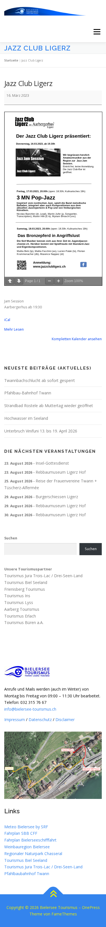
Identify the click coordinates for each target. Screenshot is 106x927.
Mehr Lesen (14, 329)
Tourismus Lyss (18, 602)
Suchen (10, 538)
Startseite (11, 60)
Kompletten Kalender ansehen (77, 339)
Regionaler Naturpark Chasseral (33, 853)
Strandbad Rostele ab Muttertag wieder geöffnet (48, 405)
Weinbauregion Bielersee (27, 846)
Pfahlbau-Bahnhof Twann (27, 393)
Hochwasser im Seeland (26, 418)
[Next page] (19, 281)
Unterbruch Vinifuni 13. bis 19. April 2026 (40, 431)
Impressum (14, 719)
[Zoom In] (58, 281)
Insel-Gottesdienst (52, 463)
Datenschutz (40, 719)
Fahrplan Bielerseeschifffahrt (30, 840)
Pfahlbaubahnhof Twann (26, 873)
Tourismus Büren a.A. (24, 622)
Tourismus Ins (17, 596)
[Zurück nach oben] (53, 894)
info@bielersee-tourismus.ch (30, 709)
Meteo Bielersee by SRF (26, 826)
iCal (7, 319)
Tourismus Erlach (20, 616)
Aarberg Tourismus (21, 609)
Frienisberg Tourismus (24, 589)
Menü (96, 31)
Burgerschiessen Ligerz (57, 496)
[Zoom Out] (49, 281)
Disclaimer (65, 719)
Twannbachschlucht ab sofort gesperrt (39, 380)
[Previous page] (10, 281)
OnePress (91, 907)
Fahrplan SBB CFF (20, 833)
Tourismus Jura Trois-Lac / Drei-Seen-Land (43, 575)
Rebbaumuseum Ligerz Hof (61, 472)
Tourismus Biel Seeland (25, 582)
